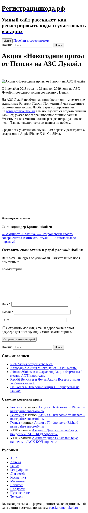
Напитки (16, 485)
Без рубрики (19, 470)
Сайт (5, 320)
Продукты (17, 489)
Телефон (16, 496)
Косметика (18, 477)
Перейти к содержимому (31, 40)
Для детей (17, 473)
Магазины (17, 481)
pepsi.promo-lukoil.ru (20, 111)
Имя (6, 304)
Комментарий (12, 269)
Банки (14, 466)
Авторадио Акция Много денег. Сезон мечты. (43, 368)
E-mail (7, 312)
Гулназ (15, 422)
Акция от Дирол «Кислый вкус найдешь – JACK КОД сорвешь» (44, 432)
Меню (7, 40)
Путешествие (20, 493)
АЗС (13, 458)
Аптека (15, 462)
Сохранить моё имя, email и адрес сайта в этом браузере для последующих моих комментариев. (38, 330)
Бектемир (17, 407)
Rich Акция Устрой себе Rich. (31, 364)
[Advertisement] (44, 175)
